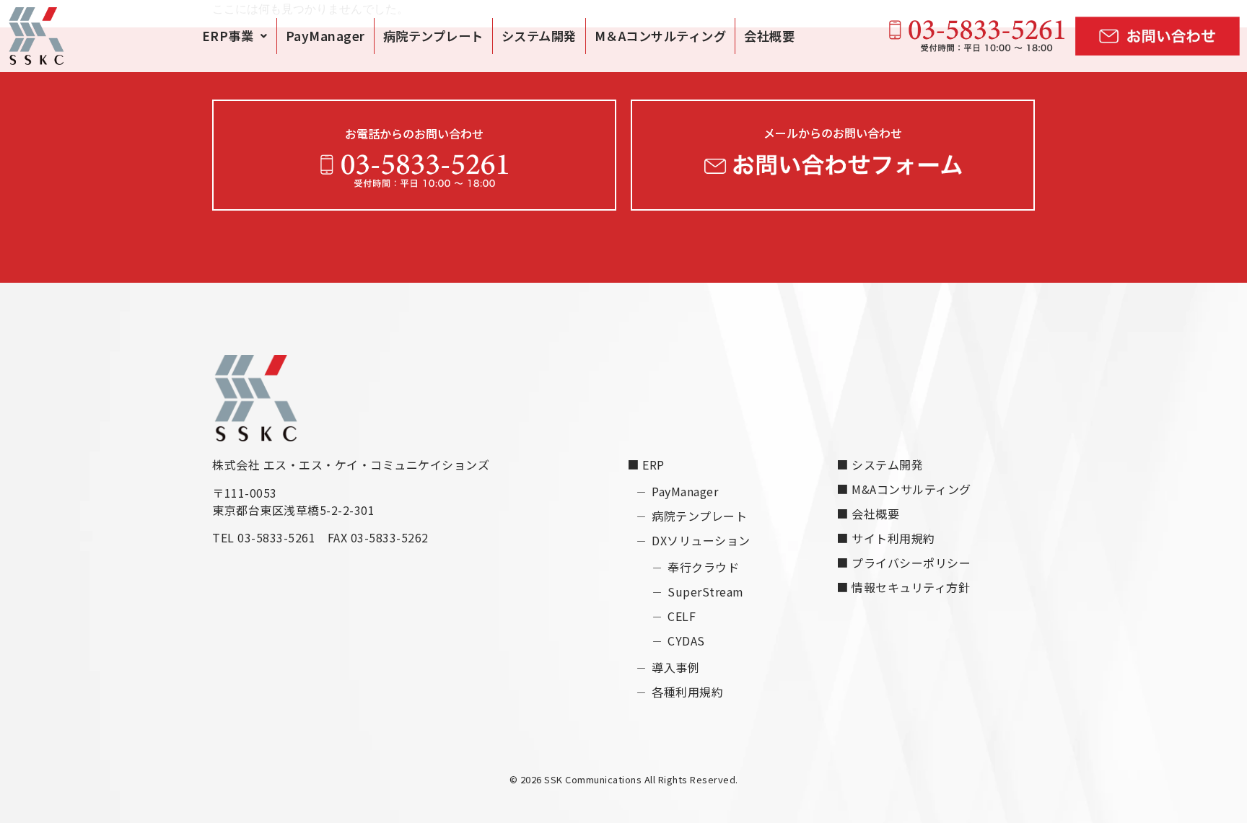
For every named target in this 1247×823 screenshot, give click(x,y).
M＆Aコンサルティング (661, 36)
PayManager (325, 36)
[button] (234, 36)
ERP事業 (228, 36)
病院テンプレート (433, 36)
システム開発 (539, 36)
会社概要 (769, 36)
